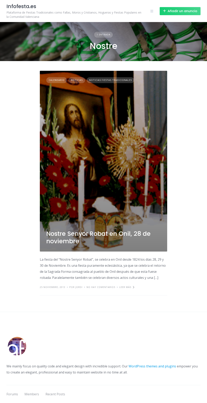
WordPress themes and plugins (152, 366)
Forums (12, 394)
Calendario (56, 79)
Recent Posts (55, 394)
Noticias (77, 79)
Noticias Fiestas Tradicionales (110, 79)
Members (31, 394)
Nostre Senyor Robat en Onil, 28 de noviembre (98, 237)
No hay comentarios (101, 287)
